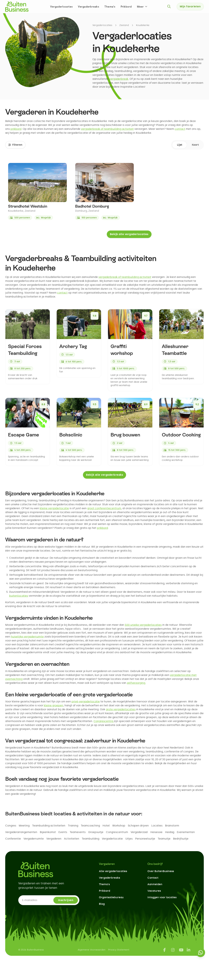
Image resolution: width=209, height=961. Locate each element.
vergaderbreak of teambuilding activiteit (107, 128)
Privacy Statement (118, 949)
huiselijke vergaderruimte (27, 636)
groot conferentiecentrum (104, 508)
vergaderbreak (118, 78)
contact (180, 128)
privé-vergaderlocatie (86, 701)
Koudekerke (142, 25)
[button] (142, 6)
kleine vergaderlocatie (54, 508)
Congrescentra (104, 721)
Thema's (109, 6)
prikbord (15, 128)
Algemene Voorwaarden (91, 949)
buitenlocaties (18, 595)
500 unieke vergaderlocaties (143, 624)
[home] (17, 6)
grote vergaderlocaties (121, 709)
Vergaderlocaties (61, 6)
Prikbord (126, 6)
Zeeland (124, 25)
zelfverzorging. (136, 682)
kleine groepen (53, 705)
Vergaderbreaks (88, 6)
